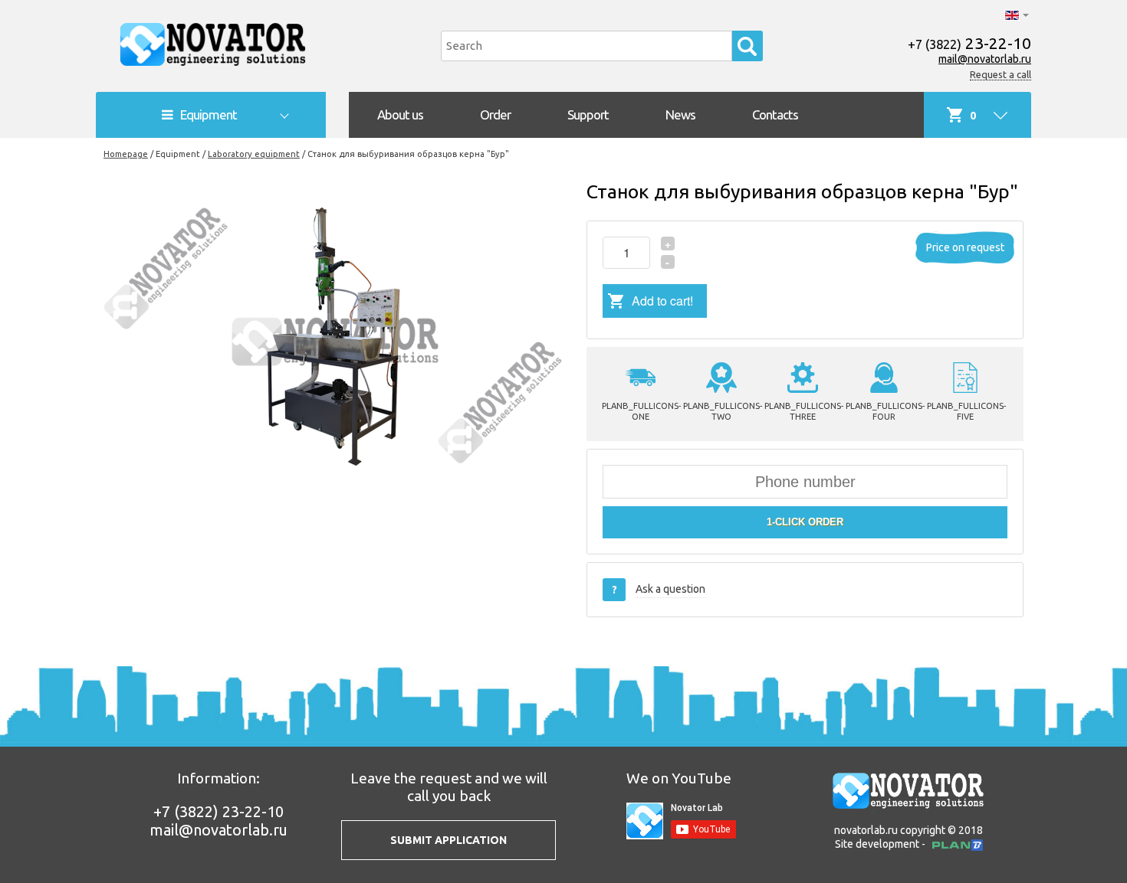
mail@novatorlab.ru (984, 59)
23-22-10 (969, 43)
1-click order (805, 522)
